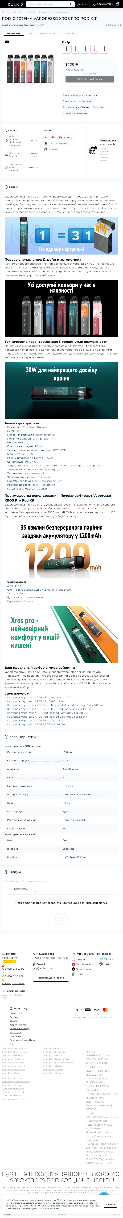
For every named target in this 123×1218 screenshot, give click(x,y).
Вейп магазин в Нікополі (14, 1048)
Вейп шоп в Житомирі (13, 1059)
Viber (106, 964)
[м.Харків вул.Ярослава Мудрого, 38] (20, 941)
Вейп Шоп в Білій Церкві (14, 1052)
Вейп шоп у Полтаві (53, 1069)
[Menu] (3, 4)
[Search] (72, 4)
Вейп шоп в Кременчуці (13, 1066)
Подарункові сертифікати (22, 1040)
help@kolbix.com (42, 968)
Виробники (15, 1036)
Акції (12, 1044)
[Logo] (15, 4)
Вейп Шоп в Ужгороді (54, 1052)
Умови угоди (16, 1013)
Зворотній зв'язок (18, 1025)
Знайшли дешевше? (76, 70)
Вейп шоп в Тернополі (54, 1048)
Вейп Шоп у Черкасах (13, 1085)
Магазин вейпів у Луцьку (14, 1099)
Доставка (14, 1017)
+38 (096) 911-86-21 (12, 976)
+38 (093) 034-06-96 (13, 983)
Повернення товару (19, 1028)
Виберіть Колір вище (90, 79)
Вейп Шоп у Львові (52, 1066)
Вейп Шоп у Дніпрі (52, 1055)
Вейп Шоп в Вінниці (12, 1055)
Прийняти (110, 1204)
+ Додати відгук (20, 889)
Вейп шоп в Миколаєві (13, 1069)
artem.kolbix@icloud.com (102, 1117)
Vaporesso (18, 25)
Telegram (108, 959)
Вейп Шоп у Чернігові (13, 1092)
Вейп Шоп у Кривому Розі (56, 1059)
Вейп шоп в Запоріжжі (13, 1062)
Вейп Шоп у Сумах (52, 1073)
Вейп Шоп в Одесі (11, 1073)
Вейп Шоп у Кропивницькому (58, 1062)
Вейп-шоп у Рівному (12, 1096)
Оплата (13, 1021)
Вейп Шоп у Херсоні (12, 1078)
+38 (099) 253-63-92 (13, 968)
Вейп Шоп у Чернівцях (13, 1088)
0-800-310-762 (10, 958)
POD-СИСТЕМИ (15, 12)
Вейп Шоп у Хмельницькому (16, 1081)
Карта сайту (15, 1032)
